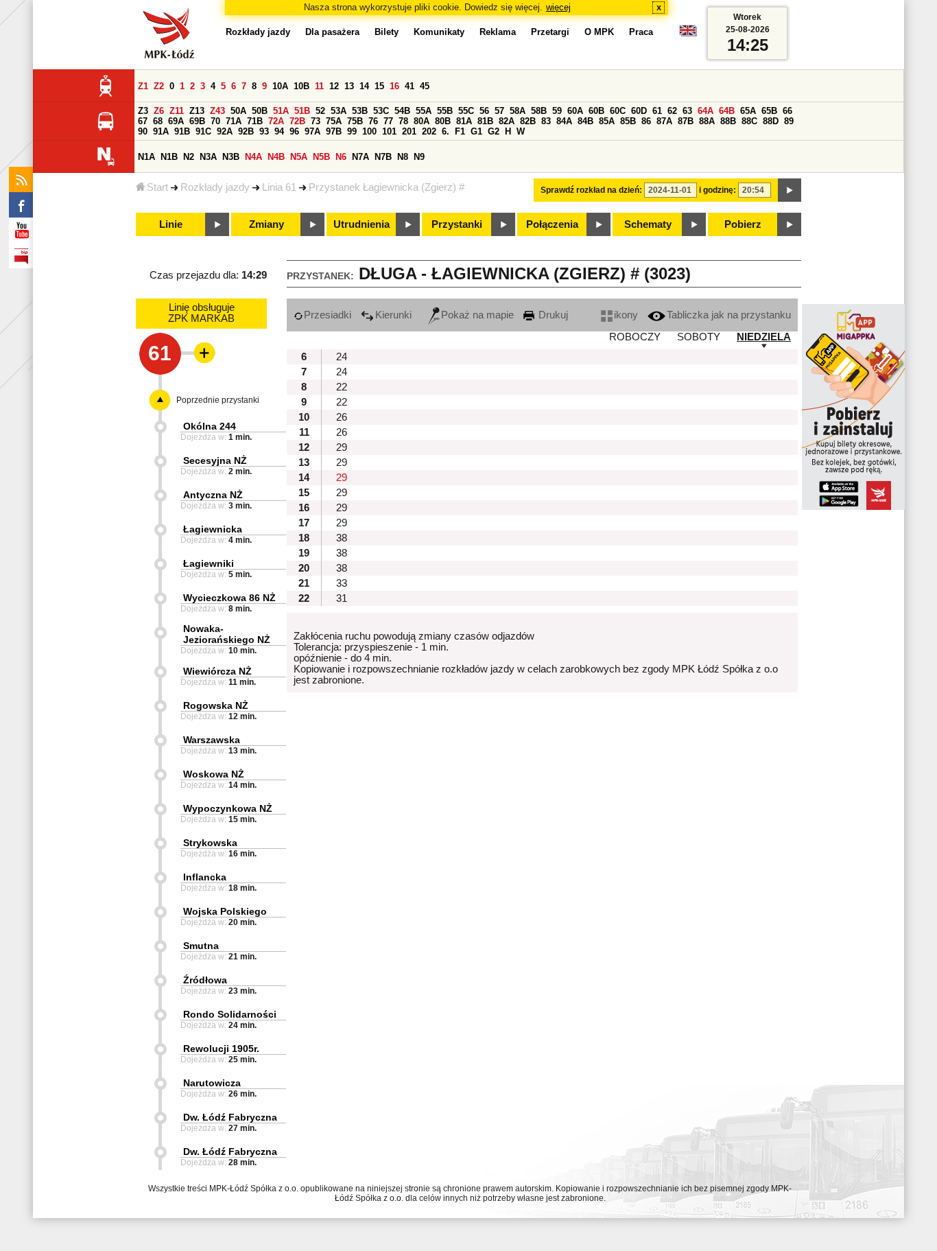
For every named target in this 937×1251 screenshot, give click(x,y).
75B (355, 121)
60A (575, 111)
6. (445, 131)
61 (657, 111)
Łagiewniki (208, 563)
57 (499, 111)
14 (364, 86)
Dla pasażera (332, 32)
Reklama (497, 32)
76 (373, 121)
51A (281, 111)
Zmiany (266, 224)
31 (341, 598)
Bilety (387, 32)
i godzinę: (717, 190)
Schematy (648, 224)
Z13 (196, 111)
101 (389, 131)
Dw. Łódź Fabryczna (230, 1117)
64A (705, 111)
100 (369, 131)
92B (246, 131)
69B (197, 121)
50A (238, 111)
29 (341, 447)
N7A (360, 157)
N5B (321, 157)
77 (388, 121)
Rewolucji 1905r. (221, 1048)
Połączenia (552, 224)
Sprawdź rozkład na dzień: (591, 190)
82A (506, 121)
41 (409, 86)
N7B (383, 157)
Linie (170, 224)
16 (394, 86)
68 (158, 121)
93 (264, 131)
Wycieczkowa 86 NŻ (229, 597)
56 (484, 111)
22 (341, 387)
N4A (253, 157)
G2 (493, 131)
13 (349, 86)
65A (748, 111)
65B (769, 111)
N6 (340, 157)
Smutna (201, 945)
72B (297, 121)
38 (341, 538)
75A (334, 121)
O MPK (599, 32)
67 (142, 121)
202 (429, 131)
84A (564, 121)
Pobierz (742, 224)
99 (352, 131)
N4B (276, 157)
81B (485, 121)
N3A (208, 157)
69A (176, 121)
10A (280, 86)
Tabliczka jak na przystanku (729, 314)
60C (618, 111)
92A (225, 131)
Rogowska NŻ (215, 705)
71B (255, 121)
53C (381, 111)
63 (687, 111)
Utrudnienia (361, 224)
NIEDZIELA (764, 336)
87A (664, 121)
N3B (230, 157)
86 (646, 121)
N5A (298, 157)
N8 (402, 157)
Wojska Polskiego (225, 911)
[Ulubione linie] (200, 352)
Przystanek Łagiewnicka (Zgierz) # (386, 187)
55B (445, 111)
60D (639, 111)
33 (341, 583)
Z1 (143, 86)
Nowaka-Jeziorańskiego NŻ (226, 634)
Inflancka (204, 877)
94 (279, 131)
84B (585, 121)
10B (301, 86)
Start (157, 187)
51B (302, 111)
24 (341, 356)
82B (528, 121)
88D (771, 121)
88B (728, 121)
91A (161, 131)
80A (421, 121)
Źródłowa (205, 979)
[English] (688, 34)
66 (787, 111)
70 (215, 121)
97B (334, 131)
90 (142, 131)
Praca (641, 32)
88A (707, 121)
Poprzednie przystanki (217, 400)
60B (596, 111)
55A (423, 111)
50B (260, 111)
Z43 (217, 111)
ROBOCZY (635, 336)
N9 (419, 157)
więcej (558, 7)
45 (424, 86)
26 (341, 417)
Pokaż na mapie (477, 314)
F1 (460, 131)
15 (379, 86)
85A (607, 121)
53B (360, 111)
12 (334, 86)
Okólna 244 (209, 426)
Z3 (143, 111)
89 (789, 121)
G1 (476, 131)
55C (466, 111)
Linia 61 (279, 187)
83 (546, 121)
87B (685, 121)
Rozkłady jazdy (215, 187)
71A (233, 121)
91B (182, 131)
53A (338, 111)
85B (628, 121)
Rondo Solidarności (229, 1014)
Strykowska (210, 842)
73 (315, 121)
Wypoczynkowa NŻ (227, 808)
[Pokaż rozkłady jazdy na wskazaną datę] (789, 190)
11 (319, 86)
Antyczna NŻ (213, 494)
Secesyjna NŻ (215, 460)
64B (727, 111)
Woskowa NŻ (213, 774)
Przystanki (456, 224)
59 (557, 111)
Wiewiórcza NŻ (217, 671)
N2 (188, 157)
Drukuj (552, 314)
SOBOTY (698, 336)
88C (749, 121)
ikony (626, 314)
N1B (169, 157)
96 (294, 131)
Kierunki (393, 314)
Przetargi (550, 32)
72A (276, 121)
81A (464, 121)
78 (403, 121)
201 (409, 131)
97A (312, 131)
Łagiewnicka (212, 529)
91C (203, 131)
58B (539, 111)
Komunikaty (439, 32)
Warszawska (211, 739)
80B (443, 121)
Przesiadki (327, 314)
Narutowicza (212, 1082)
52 (320, 111)
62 (672, 111)
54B (402, 111)
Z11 (176, 111)
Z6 (159, 111)
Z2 (159, 86)
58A (517, 111)
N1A (146, 157)
